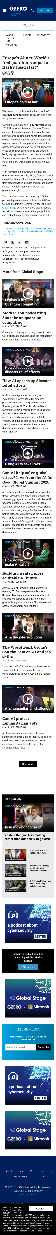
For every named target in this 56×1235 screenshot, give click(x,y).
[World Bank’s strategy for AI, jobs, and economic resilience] (15, 870)
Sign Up (28, 967)
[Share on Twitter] (6, 242)
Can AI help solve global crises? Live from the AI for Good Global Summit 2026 (27, 477)
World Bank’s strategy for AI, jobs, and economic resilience (39, 868)
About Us (10, 1171)
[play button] (28, 92)
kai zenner (7, 259)
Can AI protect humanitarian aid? (19, 721)
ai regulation (8, 262)
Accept (41, 1208)
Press (33, 1171)
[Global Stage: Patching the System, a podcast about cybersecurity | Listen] (28, 923)
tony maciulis (8, 255)
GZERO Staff (8, 74)
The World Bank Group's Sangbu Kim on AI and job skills (26, 652)
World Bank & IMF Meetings (11, 39)
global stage (24, 255)
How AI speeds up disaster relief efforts (26, 383)
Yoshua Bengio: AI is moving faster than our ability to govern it (27, 838)
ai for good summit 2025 (27, 259)
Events (27, 35)
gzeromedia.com (28, 1194)
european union (38, 247)
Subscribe (43, 1047)
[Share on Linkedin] (20, 242)
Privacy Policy (9, 1210)
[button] (45, 10)
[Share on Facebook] (13, 242)
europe (35, 255)
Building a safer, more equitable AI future (22, 575)
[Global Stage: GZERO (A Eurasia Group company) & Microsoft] (28, 998)
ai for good (7, 251)
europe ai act (21, 247)
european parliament (30, 251)
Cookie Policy (36, 1231)
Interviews (43, 35)
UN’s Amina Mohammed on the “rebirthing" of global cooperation (40, 883)
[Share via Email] (27, 242)
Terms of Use (37, 1176)
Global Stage (9, 207)
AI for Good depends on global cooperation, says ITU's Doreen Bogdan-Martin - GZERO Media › (30, 231)
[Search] (32, 10)
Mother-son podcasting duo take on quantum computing (24, 317)
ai (16, 251)
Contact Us (46, 1171)
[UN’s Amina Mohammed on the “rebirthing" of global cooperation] (15, 885)
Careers (23, 1171)
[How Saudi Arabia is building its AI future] (15, 855)
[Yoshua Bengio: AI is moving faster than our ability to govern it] (28, 817)
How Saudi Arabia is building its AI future (38, 851)
